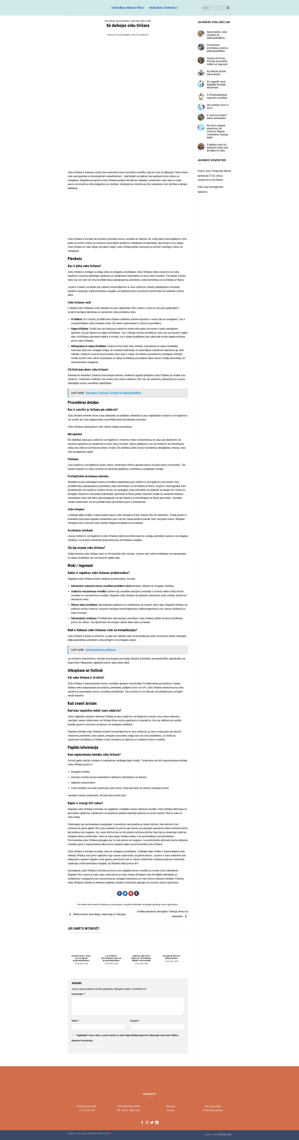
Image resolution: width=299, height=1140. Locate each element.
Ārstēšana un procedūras (117, 21)
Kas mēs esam (212, 1106)
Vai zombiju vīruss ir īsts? (218, 106)
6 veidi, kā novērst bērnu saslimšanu (217, 117)
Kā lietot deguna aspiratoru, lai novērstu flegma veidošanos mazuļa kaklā (217, 131)
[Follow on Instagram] (147, 1123)
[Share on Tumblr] (136, 893)
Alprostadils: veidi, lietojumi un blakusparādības (81, 958)
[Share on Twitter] (125, 893)
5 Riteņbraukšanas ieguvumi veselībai (217, 96)
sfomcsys (143, 35)
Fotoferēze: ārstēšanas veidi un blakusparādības (111, 958)
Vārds (75, 1021)
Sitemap (170, 1106)
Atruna (170, 1110)
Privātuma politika (212, 1110)
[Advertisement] (128, 145)
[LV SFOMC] (87, 8)
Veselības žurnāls (163, 8)
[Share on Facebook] (119, 893)
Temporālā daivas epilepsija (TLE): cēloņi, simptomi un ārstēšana (214, 175)
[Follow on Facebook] (142, 1123)
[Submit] (228, 7)
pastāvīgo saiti (158, 904)
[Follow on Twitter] (152, 1123)
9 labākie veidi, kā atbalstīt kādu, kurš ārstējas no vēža (217, 147)
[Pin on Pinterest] (130, 893)
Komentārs (78, 994)
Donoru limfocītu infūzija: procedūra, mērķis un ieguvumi (141, 958)
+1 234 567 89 (86, 1110)
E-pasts (135, 1021)
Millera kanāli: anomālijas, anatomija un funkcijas (99, 914)
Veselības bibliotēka (127, 8)
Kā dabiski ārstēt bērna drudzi (171, 957)
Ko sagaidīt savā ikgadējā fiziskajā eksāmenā (216, 84)
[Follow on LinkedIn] (157, 1123)
